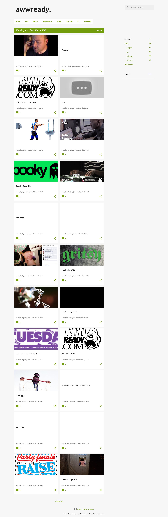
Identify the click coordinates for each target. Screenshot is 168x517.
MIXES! (59, 21)
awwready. (33, 9)
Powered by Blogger (85, 509)
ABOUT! (35, 21)
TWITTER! (69, 21)
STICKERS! (87, 21)
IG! (78, 21)
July (128, 52)
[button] (54, 70)
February (130, 56)
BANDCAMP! (47, 21)
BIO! (26, 21)
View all (99, 31)
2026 (126, 44)
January (130, 60)
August (129, 48)
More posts (59, 501)
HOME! (18, 21)
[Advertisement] (113, 69)
